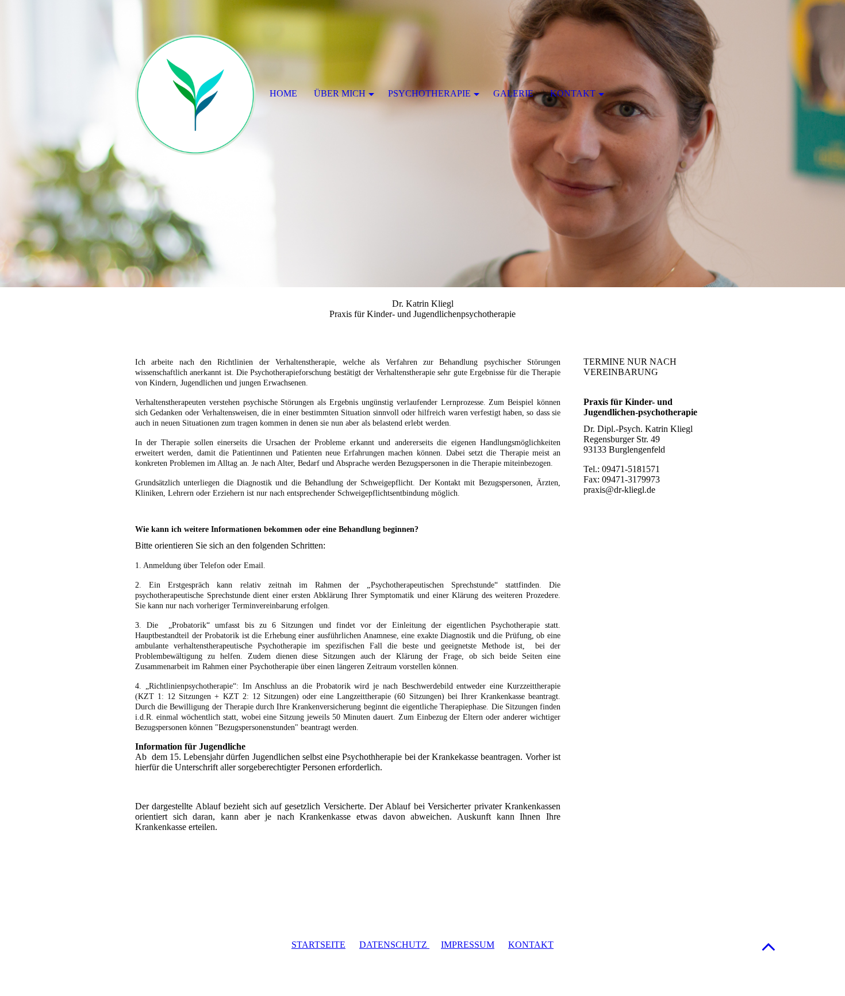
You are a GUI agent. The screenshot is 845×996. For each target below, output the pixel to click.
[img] (422, 143)
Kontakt (573, 93)
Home (283, 93)
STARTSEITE (318, 944)
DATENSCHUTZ (394, 944)
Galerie (513, 93)
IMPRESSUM (467, 944)
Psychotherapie (429, 93)
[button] (769, 946)
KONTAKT (531, 944)
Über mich (340, 93)
